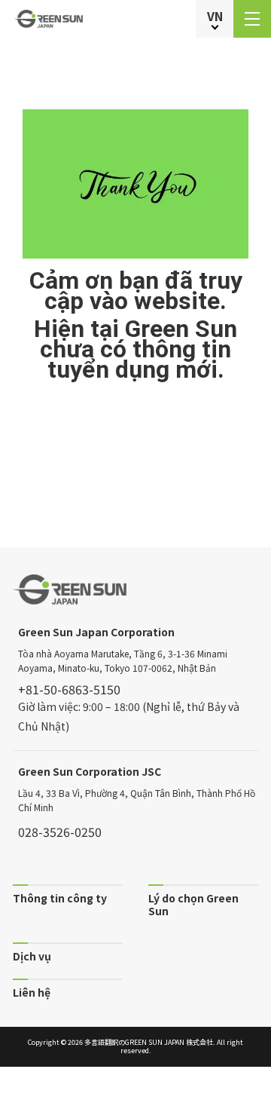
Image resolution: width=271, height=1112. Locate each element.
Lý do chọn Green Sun (193, 903)
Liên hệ (31, 992)
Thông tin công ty (60, 897)
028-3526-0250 (60, 832)
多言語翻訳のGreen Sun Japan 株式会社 (148, 1042)
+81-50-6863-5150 (69, 689)
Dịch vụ (32, 955)
